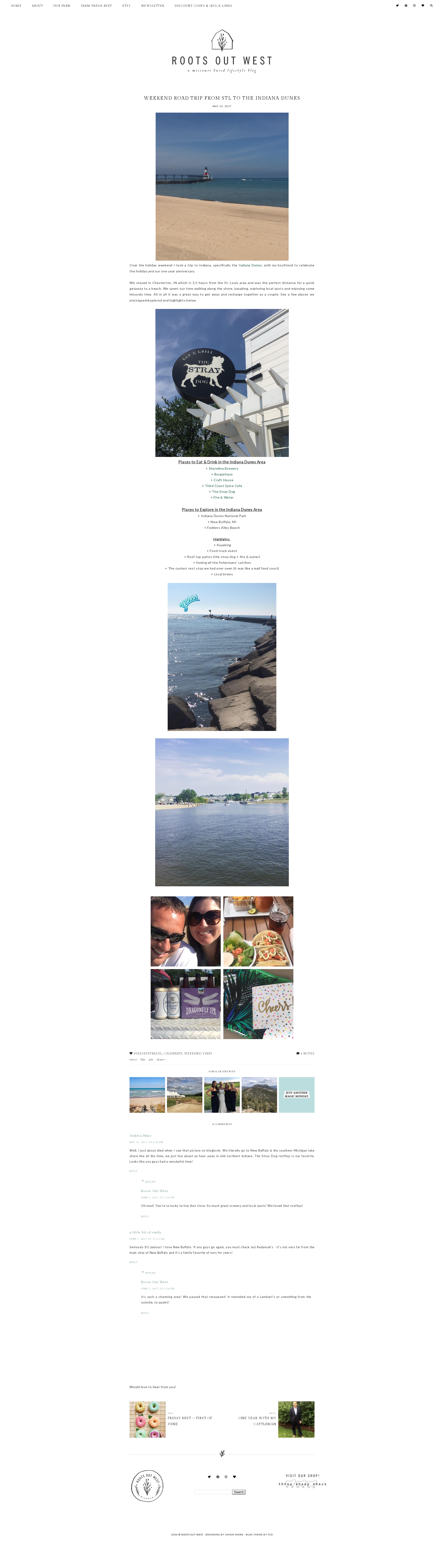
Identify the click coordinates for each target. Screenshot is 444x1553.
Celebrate (173, 1053)
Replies (150, 1181)
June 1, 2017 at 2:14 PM (157, 1197)
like (143, 1059)
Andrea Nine (141, 1136)
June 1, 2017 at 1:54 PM (157, 1288)
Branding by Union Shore (225, 1534)
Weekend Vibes (198, 1053)
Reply (134, 1171)
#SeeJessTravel (148, 1053)
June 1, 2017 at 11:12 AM (147, 1239)
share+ (161, 1059)
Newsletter (152, 5)
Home (16, 5)
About (37, 5)
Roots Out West (154, 1191)
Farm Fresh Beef (96, 5)
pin (151, 1059)
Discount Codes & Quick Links (203, 5)
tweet (133, 1059)
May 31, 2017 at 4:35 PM (146, 1142)
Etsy (126, 5)
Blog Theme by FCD (259, 1534)
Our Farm (62, 5)
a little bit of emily (145, 1232)
